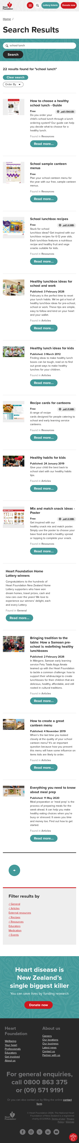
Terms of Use (58, 1118)
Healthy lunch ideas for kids (52, 348)
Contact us (48, 1051)
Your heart (11, 1045)
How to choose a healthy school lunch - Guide (49, 103)
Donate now (68, 5)
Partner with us (51, 1055)
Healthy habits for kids (48, 457)
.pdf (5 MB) (68, 409)
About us (10, 1060)
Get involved (12, 1056)
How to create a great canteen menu (47, 723)
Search (13, 54)
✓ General (14, 904)
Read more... (44, 144)
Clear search (15, 77)
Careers (47, 1036)
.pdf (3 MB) (68, 519)
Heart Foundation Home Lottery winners (24, 573)
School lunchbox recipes (49, 219)
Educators (15, 926)
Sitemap (70, 1122)
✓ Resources (16, 921)
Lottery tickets (50, 5)
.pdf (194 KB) (67, 111)
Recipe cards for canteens (50, 403)
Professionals (13, 1049)
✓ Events (14, 935)
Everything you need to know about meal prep (53, 790)
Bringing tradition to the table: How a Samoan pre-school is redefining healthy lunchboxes (51, 644)
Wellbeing (10, 1041)
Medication (15, 930)
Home (7, 19)
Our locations (50, 1039)
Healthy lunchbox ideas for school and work (51, 283)
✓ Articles (14, 908)
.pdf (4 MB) (68, 225)
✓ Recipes (14, 917)
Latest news (49, 1047)
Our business (50, 1043)
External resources (20, 912)
